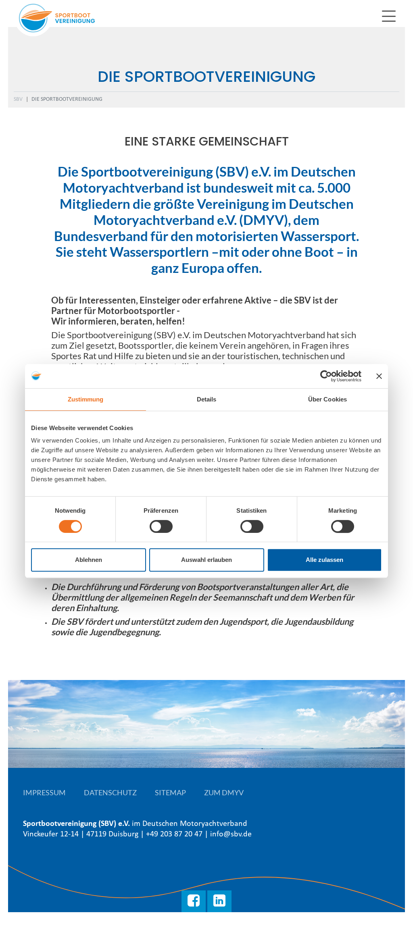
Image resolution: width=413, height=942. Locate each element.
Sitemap (170, 792)
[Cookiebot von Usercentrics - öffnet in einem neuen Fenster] (326, 376)
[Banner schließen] (379, 376)
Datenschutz (110, 792)
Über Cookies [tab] (327, 399)
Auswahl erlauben (206, 559)
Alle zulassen (324, 559)
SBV (18, 99)
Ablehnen (88, 559)
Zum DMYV (224, 792)
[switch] (161, 526)
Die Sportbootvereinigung (66, 99)
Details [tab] (207, 399)
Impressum (44, 792)
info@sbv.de (231, 834)
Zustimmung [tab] (86, 399)
